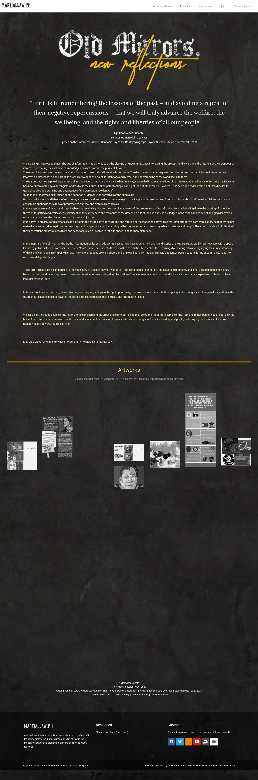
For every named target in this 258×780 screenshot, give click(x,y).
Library (222, 6)
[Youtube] (197, 741)
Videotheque (205, 6)
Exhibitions (186, 6)
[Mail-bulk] (205, 741)
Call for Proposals (243, 6)
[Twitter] (180, 741)
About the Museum (163, 6)
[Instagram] (188, 741)
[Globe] (214, 741)
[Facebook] (171, 741)
